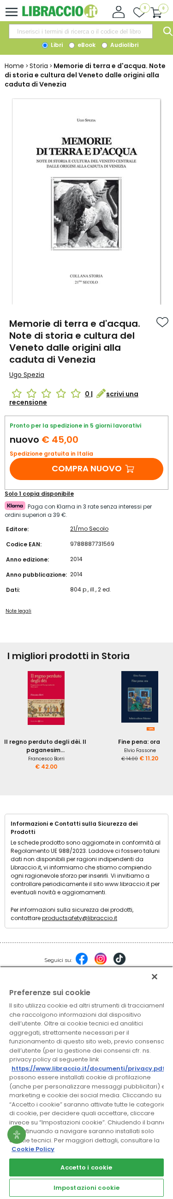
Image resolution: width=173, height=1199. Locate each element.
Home (14, 65)
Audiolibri (123, 45)
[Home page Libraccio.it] (60, 16)
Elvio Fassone (140, 750)
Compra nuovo (87, 468)
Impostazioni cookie (86, 1187)
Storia (39, 65)
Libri (56, 45)
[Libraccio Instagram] (100, 963)
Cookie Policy (33, 1149)
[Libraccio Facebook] (81, 963)
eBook (85, 45)
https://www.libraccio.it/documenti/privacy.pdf (88, 1068)
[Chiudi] (154, 976)
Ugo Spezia (26, 374)
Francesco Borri (46, 758)
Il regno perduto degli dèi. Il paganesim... (45, 746)
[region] (86, 1082)
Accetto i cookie (86, 1167)
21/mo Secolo (89, 529)
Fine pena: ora (139, 742)
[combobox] (81, 31)
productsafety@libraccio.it (79, 918)
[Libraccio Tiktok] (119, 963)
